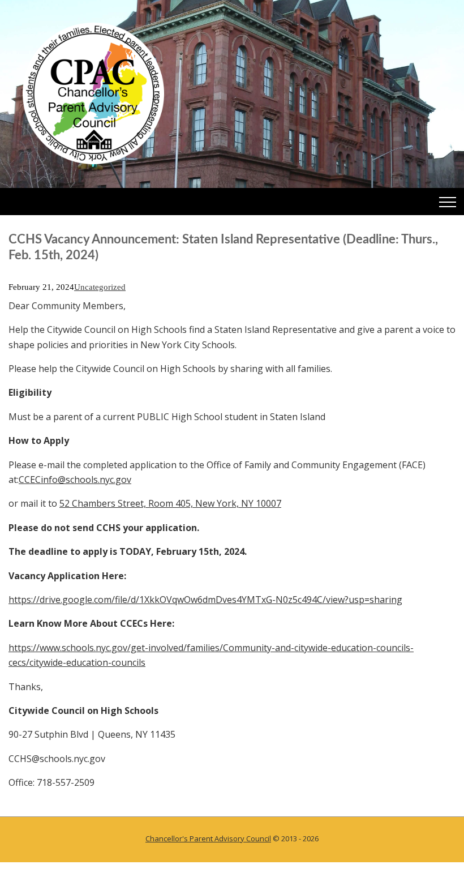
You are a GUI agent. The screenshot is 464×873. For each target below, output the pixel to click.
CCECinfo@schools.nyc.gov (75, 479)
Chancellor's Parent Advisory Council (208, 838)
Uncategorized (100, 287)
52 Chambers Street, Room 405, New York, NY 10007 (170, 503)
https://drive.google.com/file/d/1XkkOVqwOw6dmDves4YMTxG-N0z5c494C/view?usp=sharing (205, 599)
